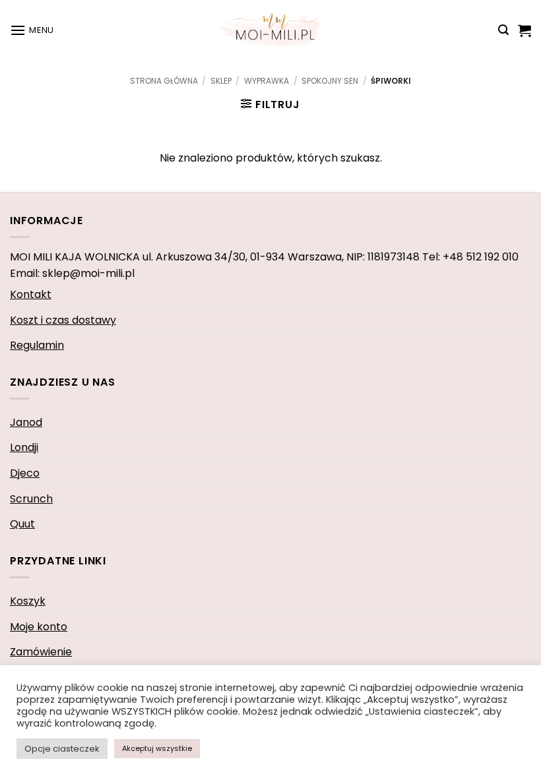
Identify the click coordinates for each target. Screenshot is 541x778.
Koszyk (28, 601)
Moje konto (38, 626)
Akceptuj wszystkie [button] (157, 748)
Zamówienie (41, 651)
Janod (26, 422)
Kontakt (30, 294)
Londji (24, 447)
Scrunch (31, 498)
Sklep (221, 80)
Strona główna (164, 80)
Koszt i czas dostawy (63, 320)
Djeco (25, 473)
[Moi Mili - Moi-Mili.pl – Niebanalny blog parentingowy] (270, 29)
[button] (32, 30)
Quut (22, 523)
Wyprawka (266, 80)
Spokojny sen (330, 80)
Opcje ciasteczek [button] (62, 748)
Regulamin (37, 345)
